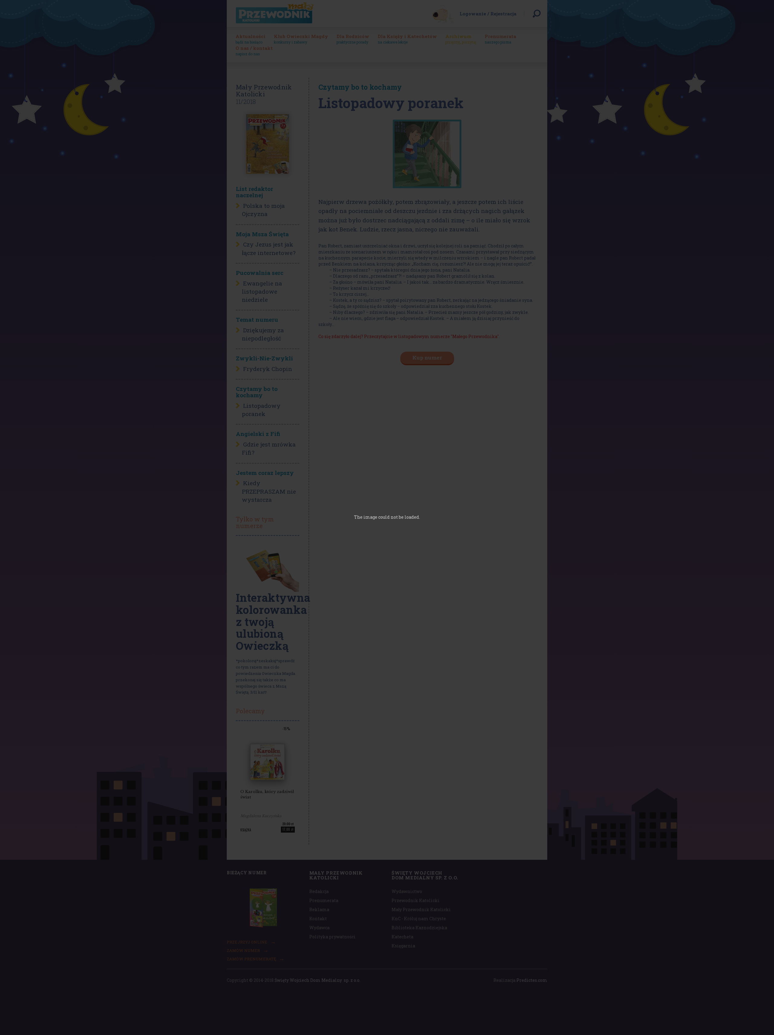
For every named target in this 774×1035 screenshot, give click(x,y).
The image (365, 517)
